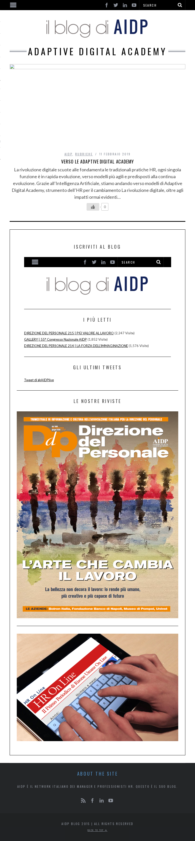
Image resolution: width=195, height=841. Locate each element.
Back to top (96, 830)
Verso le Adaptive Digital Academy (97, 161)
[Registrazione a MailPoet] (97, 278)
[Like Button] (93, 207)
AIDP (68, 154)
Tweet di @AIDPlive (39, 380)
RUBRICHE (84, 154)
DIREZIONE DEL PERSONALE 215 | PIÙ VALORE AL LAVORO (69, 333)
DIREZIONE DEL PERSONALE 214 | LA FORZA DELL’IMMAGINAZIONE (76, 346)
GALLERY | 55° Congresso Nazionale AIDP (55, 339)
